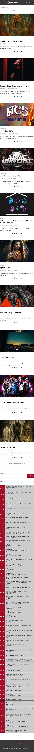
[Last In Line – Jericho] (17, 431)
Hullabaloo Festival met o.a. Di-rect (15, 620)
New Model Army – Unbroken (10, 312)
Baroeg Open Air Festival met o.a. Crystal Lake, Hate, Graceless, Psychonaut (18, 714)
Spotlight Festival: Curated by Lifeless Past (17, 602)
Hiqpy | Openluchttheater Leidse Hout (16, 730)
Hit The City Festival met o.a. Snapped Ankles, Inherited (18, 509)
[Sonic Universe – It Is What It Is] (17, 159)
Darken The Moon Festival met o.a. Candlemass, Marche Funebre (18, 626)
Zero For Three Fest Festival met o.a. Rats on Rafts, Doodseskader (18, 592)
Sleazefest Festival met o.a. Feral (15, 644)
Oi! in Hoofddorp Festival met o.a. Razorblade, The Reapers (19, 635)
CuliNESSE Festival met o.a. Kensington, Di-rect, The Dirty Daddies (19, 493)
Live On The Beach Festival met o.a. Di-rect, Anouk (19, 559)
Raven (7, 698)
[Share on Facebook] (14, 51)
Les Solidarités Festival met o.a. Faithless (17, 577)
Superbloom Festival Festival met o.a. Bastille (18, 536)
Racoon (7, 720)
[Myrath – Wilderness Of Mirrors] (17, 25)
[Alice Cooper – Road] (17, 341)
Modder (7, 611)
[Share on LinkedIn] (19, 51)
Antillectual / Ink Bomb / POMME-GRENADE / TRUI (19, 659)
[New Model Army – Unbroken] (17, 296)
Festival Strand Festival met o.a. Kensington (17, 513)
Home (1, 7)
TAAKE (7, 725)
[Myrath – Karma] (17, 251)
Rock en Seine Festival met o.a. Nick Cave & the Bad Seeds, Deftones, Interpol (18, 487)
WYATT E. (8, 568)
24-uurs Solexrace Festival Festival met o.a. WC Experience (18, 504)
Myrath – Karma (5, 268)
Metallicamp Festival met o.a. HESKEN (16, 527)
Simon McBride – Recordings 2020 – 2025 (14, 86)
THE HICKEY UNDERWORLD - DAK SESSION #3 (18, 532)
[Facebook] (24, 2)
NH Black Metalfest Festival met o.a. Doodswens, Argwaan (19, 630)
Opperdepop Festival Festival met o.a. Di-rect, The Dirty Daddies (19, 702)
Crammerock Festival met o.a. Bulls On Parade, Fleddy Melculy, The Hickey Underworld (18, 582)
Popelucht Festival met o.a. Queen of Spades (18, 540)
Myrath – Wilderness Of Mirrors (11, 41)
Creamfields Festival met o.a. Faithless (16, 498)
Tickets (7, 489)
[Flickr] (29, 2)
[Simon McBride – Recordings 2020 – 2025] (17, 69)
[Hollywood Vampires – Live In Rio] (17, 386)
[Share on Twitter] (16, 51)
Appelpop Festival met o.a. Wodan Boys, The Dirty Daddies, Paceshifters (19, 708)
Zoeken (2, 473)
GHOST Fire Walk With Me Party (14, 674)
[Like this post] (12, 51)
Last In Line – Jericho (7, 447)
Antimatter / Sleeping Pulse (13, 607)
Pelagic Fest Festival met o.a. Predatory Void (17, 522)
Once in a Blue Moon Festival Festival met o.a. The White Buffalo (19, 597)
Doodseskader (9, 669)
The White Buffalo (10, 663)
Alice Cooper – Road (7, 357)
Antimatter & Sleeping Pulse (13, 564)
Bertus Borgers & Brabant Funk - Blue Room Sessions (18, 684)
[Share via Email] (21, 51)
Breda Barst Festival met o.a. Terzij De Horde (18, 587)
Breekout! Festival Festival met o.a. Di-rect (17, 517)
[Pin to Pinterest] (17, 51)
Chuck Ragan (9, 549)
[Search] (32, 2)
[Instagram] (28, 2)
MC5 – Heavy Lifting (7, 131)
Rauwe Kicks (9, 654)
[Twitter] (26, 2)
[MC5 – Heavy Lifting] (17, 114)
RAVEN (7, 689)
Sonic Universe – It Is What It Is (11, 176)
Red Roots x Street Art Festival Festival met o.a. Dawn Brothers (18, 649)
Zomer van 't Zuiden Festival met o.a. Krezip (17, 640)
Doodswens (9, 694)
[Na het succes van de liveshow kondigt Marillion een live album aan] (17, 204)
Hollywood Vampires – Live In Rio (12, 402)
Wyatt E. (8, 544)
